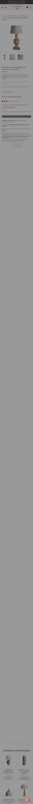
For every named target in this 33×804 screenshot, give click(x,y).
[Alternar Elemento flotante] (27, 799)
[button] (28, 209)
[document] (16, 402)
